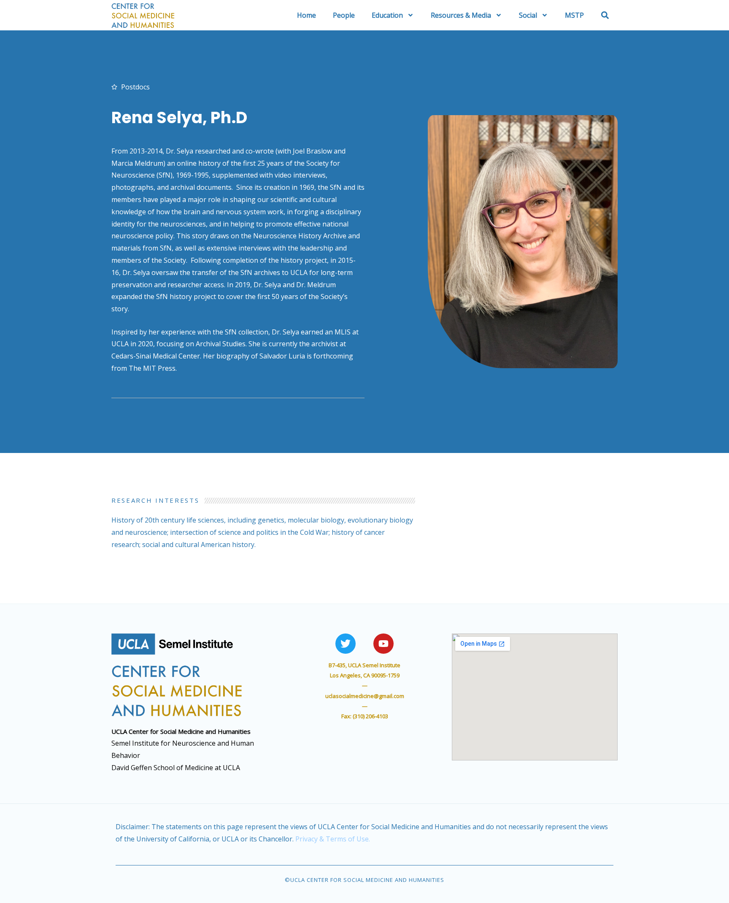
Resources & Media (461, 15)
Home (306, 15)
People (344, 15)
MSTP (574, 15)
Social (528, 15)
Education (387, 15)
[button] (605, 15)
